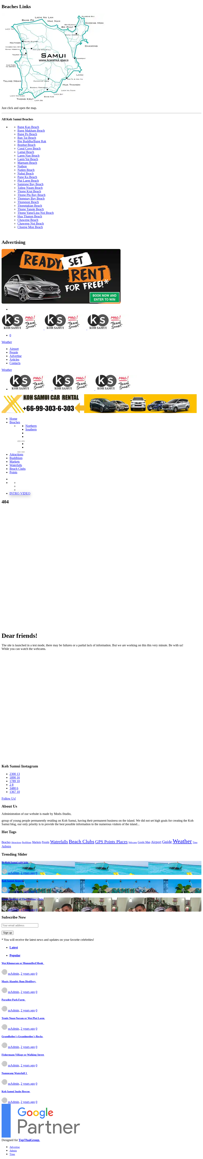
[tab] (105, 947)
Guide (167, 842)
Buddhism (26, 842)
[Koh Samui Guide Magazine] (101, 322)
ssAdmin (13, 873)
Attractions (16, 842)
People (45, 842)
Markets (36, 842)
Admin (6, 846)
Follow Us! (9, 798)
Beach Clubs (81, 841)
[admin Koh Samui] (4, 873)
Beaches (15, 422)
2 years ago (28, 873)
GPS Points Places (111, 841)
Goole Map (144, 842)
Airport (156, 842)
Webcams (132, 842)
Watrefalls (59, 841)
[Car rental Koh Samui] (99, 412)
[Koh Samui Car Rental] (61, 302)
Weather (7, 342)
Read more (147, 824)
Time (195, 842)
